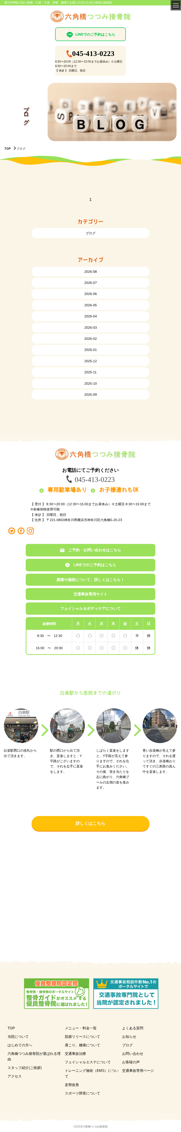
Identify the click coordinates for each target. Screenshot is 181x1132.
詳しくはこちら (90, 823)
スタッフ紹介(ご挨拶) (25, 1068)
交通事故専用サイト (90, 594)
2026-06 (90, 294)
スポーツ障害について (82, 1093)
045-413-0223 (93, 53)
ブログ (90, 233)
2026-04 (90, 316)
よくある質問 (132, 1028)
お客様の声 (131, 1062)
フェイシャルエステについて (88, 1062)
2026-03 (90, 327)
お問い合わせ (132, 1054)
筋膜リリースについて (82, 1037)
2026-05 (90, 305)
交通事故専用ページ (138, 1071)
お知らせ (129, 1037)
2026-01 (90, 350)
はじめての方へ (20, 1045)
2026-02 (90, 339)
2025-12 (90, 361)
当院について (18, 1037)
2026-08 (90, 272)
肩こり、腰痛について (82, 1045)
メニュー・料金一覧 (81, 1028)
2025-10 (90, 383)
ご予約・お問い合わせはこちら (94, 550)
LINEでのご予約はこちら (95, 34)
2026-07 (90, 283)
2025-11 (90, 372)
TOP (7, 148)
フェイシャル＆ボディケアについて (90, 608)
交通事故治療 (75, 1054)
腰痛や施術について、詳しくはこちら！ (90, 580)
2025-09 (90, 394)
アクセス (15, 1076)
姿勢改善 (72, 1085)
